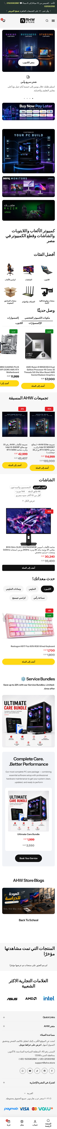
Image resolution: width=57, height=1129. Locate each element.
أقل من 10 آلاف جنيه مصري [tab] (28, 495)
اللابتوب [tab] (19, 323)
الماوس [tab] (32, 589)
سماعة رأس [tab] (39, 597)
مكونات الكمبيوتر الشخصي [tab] (37, 317)
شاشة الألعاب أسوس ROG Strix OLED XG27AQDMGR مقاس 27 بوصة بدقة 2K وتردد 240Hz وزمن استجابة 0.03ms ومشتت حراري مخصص (29, 550)
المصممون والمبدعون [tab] (21, 487)
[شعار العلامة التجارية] (49, 998)
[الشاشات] (28, 270)
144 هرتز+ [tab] (20, 491)
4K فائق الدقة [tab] (34, 491)
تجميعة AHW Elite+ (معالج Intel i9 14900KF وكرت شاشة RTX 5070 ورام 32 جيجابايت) (43, 448)
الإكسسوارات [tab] (35, 323)
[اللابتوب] (47, 270)
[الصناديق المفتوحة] (10, 292)
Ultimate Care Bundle (28, 834)
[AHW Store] (27, 20)
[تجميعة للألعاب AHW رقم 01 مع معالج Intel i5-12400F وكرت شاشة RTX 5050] (14, 424)
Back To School (28, 920)
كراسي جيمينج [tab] (19, 597)
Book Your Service (29, 858)
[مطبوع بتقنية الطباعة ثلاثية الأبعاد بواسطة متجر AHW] (47, 292)
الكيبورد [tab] (47, 589)
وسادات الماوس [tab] (13, 589)
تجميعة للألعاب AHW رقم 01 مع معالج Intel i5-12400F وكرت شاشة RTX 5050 (15, 447)
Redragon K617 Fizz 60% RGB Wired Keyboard (33, 646)
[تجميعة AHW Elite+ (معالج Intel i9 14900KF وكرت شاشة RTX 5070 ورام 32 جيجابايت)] (42, 424)
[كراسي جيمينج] (10, 270)
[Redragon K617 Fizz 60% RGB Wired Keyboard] (28, 626)
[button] (50, 10)
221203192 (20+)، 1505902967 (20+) (37, 1059)
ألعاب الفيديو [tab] (40, 487)
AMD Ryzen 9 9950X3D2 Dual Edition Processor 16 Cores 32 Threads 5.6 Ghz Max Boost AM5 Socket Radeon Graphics (39, 371)
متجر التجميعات (28, 62)
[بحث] (47, 20)
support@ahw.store (45, 1062)
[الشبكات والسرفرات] (28, 292)
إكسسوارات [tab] (13, 317)
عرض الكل (30, 501)
